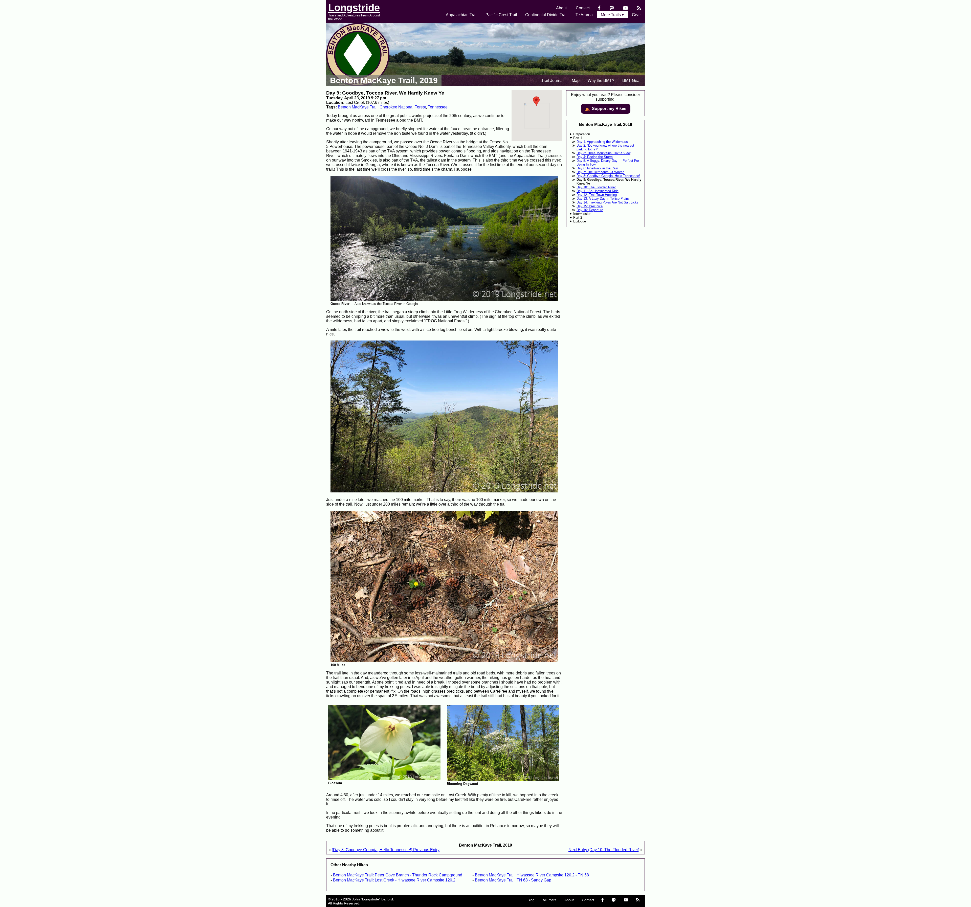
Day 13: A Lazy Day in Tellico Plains (603, 198)
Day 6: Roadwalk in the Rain (597, 168)
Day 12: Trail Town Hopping (597, 195)
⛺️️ (605, 108)
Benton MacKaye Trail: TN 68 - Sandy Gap (513, 880)
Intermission (582, 214)
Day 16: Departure (590, 210)
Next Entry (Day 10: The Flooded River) (603, 850)
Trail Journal (552, 80)
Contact (583, 8)
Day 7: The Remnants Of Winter (600, 172)
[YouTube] (625, 8)
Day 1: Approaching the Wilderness (602, 142)
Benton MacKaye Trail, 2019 (384, 80)
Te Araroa (584, 15)
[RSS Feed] (639, 8)
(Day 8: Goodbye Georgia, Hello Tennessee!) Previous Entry (385, 850)
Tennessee (438, 107)
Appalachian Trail (461, 15)
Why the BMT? (601, 80)
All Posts (549, 900)
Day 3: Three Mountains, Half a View (603, 153)
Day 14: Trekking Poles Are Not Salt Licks (607, 202)
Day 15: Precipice (590, 206)
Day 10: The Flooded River (596, 187)
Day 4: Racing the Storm (595, 157)
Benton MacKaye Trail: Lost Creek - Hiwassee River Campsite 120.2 (394, 880)
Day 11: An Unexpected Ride (598, 191)
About (561, 8)
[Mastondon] (612, 8)
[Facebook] (599, 8)
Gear (636, 15)
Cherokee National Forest (403, 107)
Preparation (581, 134)
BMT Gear (631, 80)
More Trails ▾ (612, 15)
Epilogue (579, 221)
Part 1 (577, 138)
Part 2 (577, 217)
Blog (531, 900)
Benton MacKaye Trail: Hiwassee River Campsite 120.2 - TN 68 (532, 875)
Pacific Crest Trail (501, 15)
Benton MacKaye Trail (358, 107)
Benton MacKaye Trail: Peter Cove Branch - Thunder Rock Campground (397, 875)
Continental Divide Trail (546, 15)
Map (576, 80)
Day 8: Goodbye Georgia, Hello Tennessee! (608, 176)
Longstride (354, 7)
